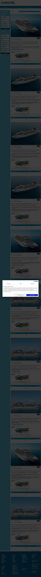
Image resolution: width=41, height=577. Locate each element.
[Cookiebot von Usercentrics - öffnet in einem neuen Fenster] (34, 281)
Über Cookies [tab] (32, 283)
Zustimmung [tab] (8, 283)
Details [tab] (21, 283)
